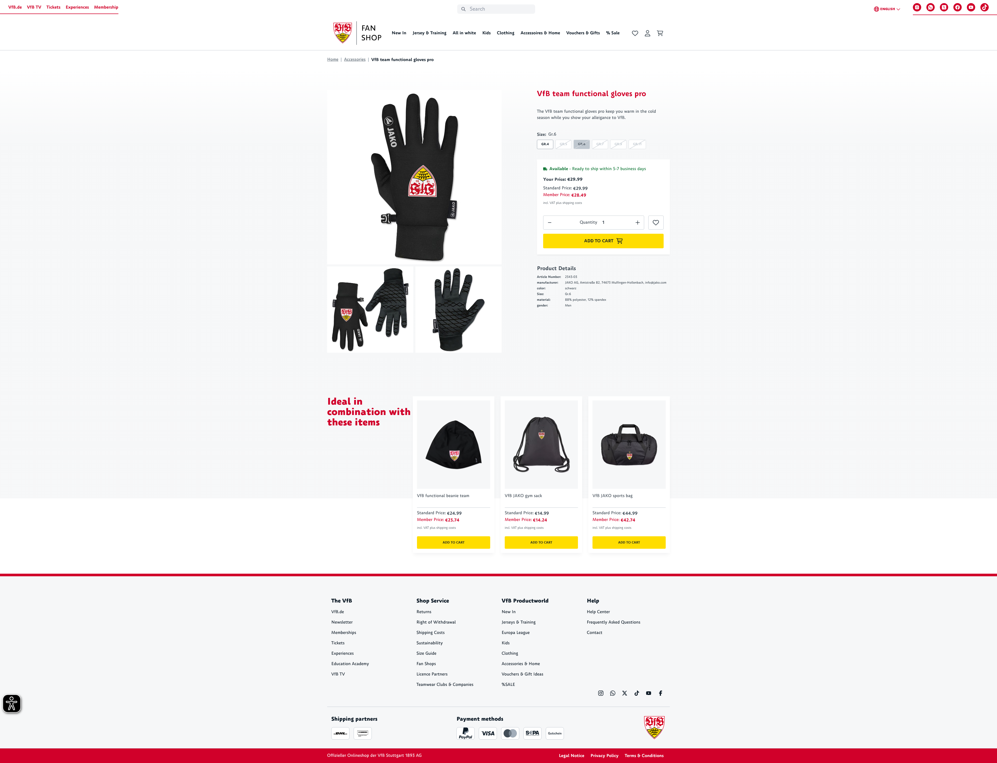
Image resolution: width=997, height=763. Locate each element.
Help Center (598, 612)
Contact (594, 632)
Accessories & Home (521, 664)
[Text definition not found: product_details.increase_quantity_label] (550, 222)
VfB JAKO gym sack (523, 496)
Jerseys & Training (519, 622)
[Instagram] (917, 7)
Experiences (77, 7)
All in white (464, 33)
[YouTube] (971, 7)
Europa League (516, 632)
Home (332, 59)
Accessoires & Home (540, 33)
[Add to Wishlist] (656, 223)
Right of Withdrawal (436, 622)
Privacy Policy (604, 756)
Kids (486, 33)
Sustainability (429, 643)
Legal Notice (571, 756)
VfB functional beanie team (443, 496)
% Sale (612, 33)
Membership (106, 7)
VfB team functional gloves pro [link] (402, 60)
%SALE (508, 684)
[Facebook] (957, 7)
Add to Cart (598, 241)
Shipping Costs (430, 632)
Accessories (355, 59)
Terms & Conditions (644, 756)
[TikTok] (984, 7)
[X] (944, 7)
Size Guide (426, 653)
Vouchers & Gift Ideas (522, 674)
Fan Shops (426, 664)
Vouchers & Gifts (583, 33)
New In (399, 33)
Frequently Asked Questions (613, 622)
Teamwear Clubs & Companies (444, 684)
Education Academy (350, 664)
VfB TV (34, 7)
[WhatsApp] (930, 7)
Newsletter (342, 622)
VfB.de (15, 7)
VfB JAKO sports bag (612, 496)
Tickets (53, 7)
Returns (423, 612)
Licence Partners (432, 674)
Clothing (505, 33)
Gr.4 (545, 144)
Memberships (343, 632)
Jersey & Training (429, 33)
